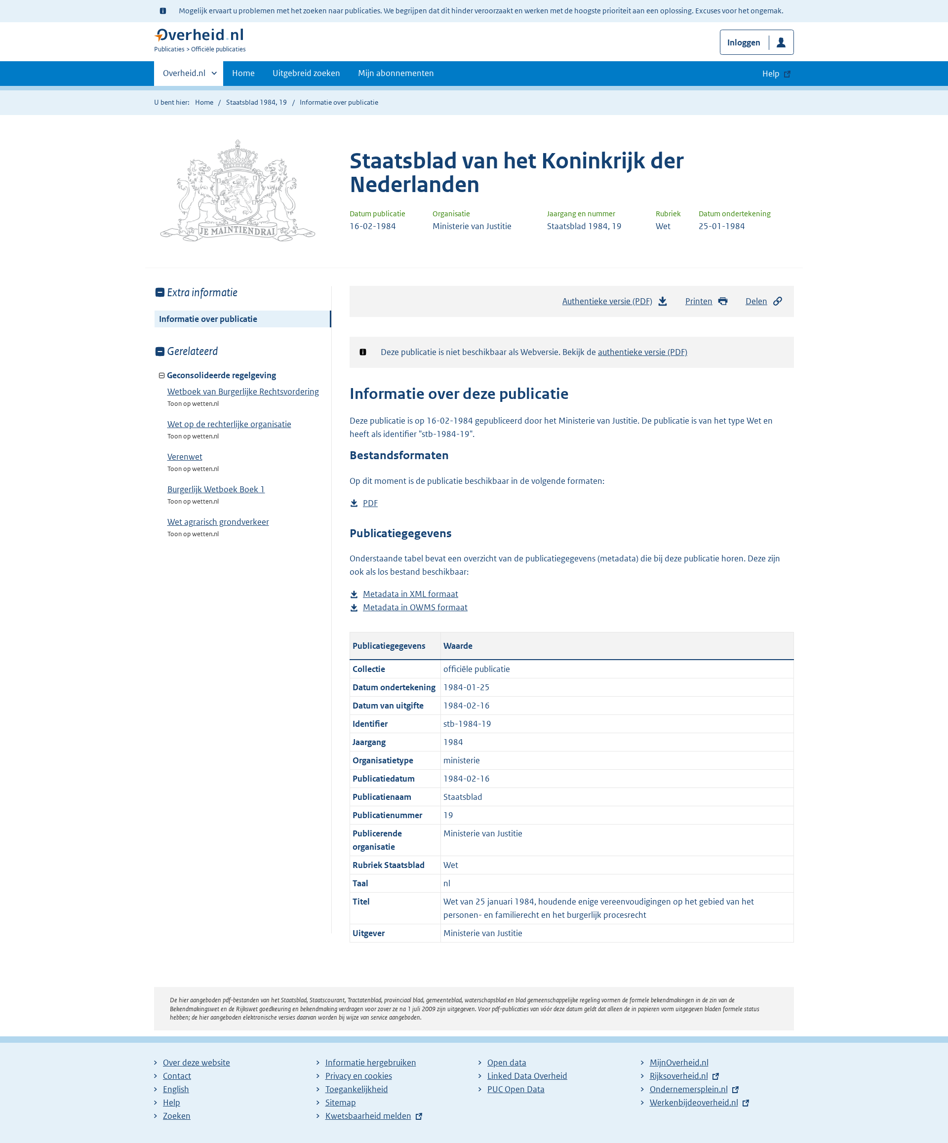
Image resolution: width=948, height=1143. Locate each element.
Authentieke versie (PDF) (610, 304)
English (176, 1089)
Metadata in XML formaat (410, 595)
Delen (756, 301)
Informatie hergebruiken (370, 1062)
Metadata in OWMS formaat (415, 608)
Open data (506, 1062)
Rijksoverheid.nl (679, 1075)
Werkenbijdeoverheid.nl (694, 1102)
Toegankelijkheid (356, 1089)
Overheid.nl (184, 76)
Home (243, 73)
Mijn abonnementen (396, 73)
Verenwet (184, 456)
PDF (370, 504)
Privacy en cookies (358, 1075)
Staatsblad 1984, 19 (256, 102)
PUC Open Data (516, 1089)
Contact (177, 1075)
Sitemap (340, 1102)
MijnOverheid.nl (679, 1062)
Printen (698, 301)
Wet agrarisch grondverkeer (218, 521)
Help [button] (771, 73)
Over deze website (196, 1062)
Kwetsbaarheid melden (368, 1115)
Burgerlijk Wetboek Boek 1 (216, 489)
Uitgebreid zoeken (306, 73)
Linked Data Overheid (527, 1075)
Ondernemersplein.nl (689, 1089)
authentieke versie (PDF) (642, 352)
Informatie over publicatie (208, 319)
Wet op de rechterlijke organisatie (229, 424)
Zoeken (177, 1115)
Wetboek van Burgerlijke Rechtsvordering (243, 391)
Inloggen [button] (743, 42)
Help (171, 1102)
